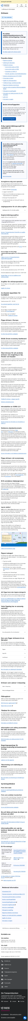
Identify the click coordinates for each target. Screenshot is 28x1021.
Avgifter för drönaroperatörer (10, 80)
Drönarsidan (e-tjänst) (8, 78)
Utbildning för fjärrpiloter (9, 62)
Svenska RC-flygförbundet (8, 904)
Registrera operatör (7, 60)
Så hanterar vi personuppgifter (8, 1017)
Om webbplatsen (5, 1014)
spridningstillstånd (21, 587)
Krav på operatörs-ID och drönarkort (10, 632)
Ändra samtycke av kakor (15, 1014)
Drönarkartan (8, 476)
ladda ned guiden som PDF (9, 880)
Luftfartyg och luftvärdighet (8, 9)
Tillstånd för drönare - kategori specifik (10, 399)
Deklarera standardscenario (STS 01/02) (12, 76)
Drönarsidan (14, 189)
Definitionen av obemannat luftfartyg (10, 928)
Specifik (4, 653)
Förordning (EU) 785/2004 (20, 871)
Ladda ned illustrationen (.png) (8, 548)
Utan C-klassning (6, 686)
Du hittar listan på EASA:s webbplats (9, 334)
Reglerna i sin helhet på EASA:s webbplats (12, 915)
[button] (17, 5)
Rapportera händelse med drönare (11, 85)
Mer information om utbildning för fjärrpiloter (11, 669)
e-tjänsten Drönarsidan (17, 163)
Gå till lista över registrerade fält (8, 703)
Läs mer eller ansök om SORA (12, 69)
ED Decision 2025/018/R (19, 865)
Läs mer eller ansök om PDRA (12, 67)
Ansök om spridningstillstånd (8, 899)
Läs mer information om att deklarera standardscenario (13, 453)
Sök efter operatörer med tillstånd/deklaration (15, 73)
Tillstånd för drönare (8, 65)
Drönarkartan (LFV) (6, 891)
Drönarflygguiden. (19, 474)
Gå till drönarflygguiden (9, 118)
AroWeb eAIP (5, 489)
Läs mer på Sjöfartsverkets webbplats (9, 807)
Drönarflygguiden (10, 311)
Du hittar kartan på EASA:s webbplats (9, 348)
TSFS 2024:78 (10, 154)
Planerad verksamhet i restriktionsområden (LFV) (13, 894)
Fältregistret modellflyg (7, 910)
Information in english (8, 99)
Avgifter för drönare (5, 288)
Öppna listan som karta (6, 705)
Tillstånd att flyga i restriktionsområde (12, 82)
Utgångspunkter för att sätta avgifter (10, 210)
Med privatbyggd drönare (8, 690)
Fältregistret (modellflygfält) (9, 91)
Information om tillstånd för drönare (9, 723)
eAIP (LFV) (5, 97)
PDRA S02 (10, 431)
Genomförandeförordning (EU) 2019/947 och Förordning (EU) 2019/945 (20, 851)
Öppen (3, 649)
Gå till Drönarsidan (7, 176)
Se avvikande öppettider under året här (10, 304)
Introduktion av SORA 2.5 (11, 71)
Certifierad (4, 657)
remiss (20, 246)
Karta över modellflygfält (8, 907)
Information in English (7, 920)
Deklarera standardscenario (7, 401)
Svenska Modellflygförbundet (9, 902)
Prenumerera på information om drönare (11, 896)
